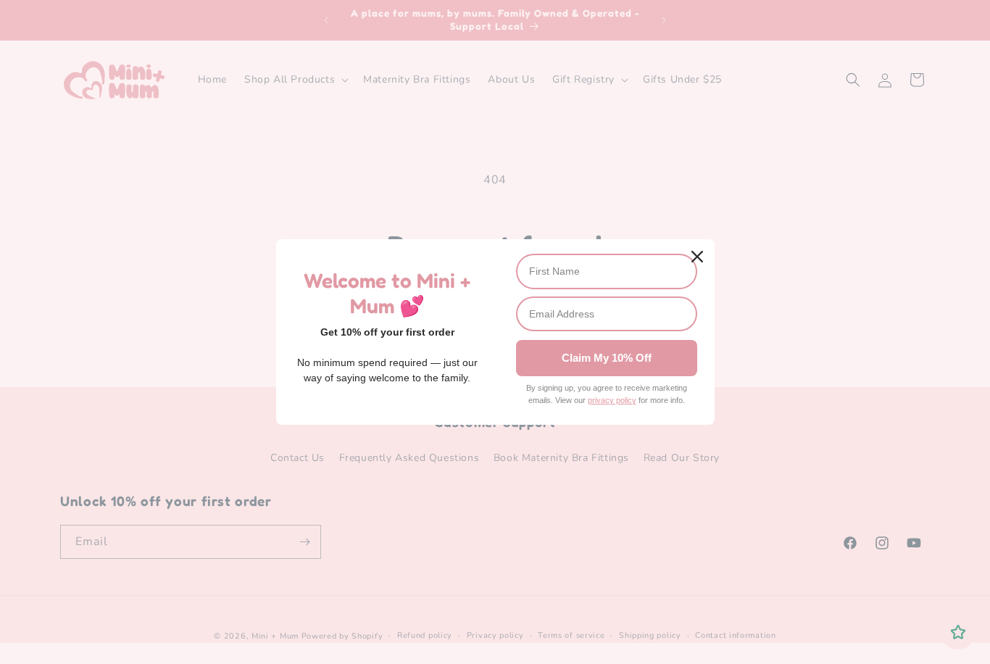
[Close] (697, 256)
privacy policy (612, 400)
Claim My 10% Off (607, 358)
